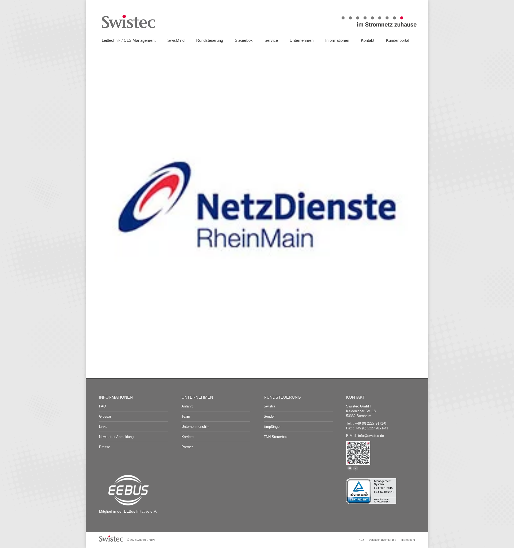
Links (103, 427)
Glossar (105, 416)
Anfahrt (187, 406)
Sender (269, 416)
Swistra (269, 406)
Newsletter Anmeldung (116, 437)
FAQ (102, 406)
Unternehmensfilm (196, 427)
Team (186, 416)
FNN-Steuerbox (276, 437)
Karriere (188, 437)
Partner (187, 447)
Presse (104, 447)
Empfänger (272, 427)
